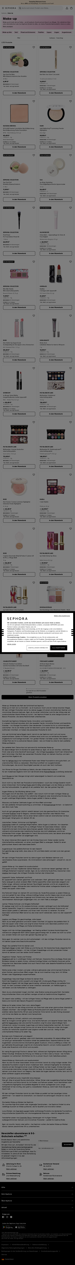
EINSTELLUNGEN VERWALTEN (38, 647)
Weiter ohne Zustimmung (62, 615)
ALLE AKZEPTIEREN (58, 647)
